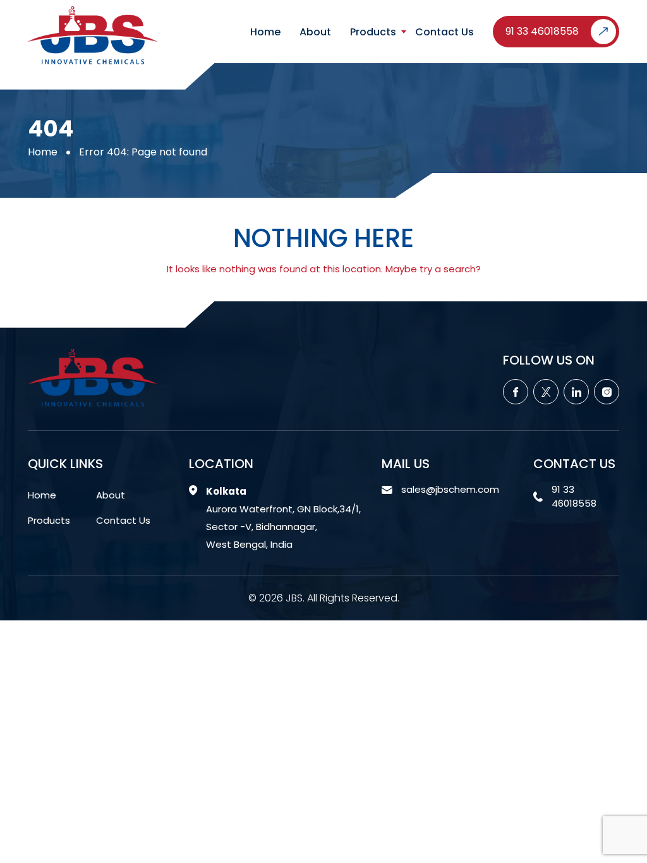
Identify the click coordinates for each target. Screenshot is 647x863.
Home (265, 32)
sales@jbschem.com (450, 489)
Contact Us (444, 32)
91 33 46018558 (542, 31)
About (315, 32)
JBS (294, 598)
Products (373, 32)
